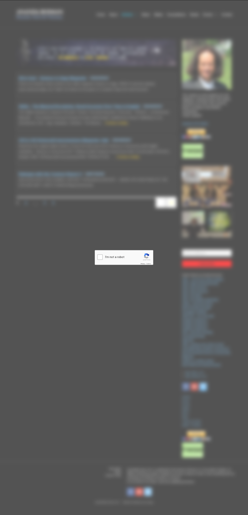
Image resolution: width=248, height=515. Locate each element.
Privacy (142, 264)
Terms (148, 264)
